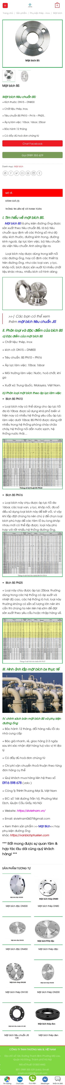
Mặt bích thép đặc (48, 948)
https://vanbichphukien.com (29, 835)
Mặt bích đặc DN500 (17, 905)
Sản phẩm (21, 12)
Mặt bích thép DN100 (17, 992)
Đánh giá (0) (12, 200)
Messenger (45, 1083)
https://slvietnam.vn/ (31, 810)
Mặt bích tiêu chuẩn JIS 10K (16, 1036)
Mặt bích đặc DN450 (17, 948)
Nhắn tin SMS (58, 1083)
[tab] (32, 193)
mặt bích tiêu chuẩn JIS (37, 321)
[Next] (57, 43)
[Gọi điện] (32, 1078)
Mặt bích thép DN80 (48, 905)
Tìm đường (7, 1083)
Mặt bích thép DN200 (48, 992)
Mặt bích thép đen (48, 1035)
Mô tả (9, 192)
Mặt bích (57, 12)
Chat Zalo (20, 1083)
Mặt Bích (44, 826)
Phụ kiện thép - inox (40, 12)
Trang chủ (8, 12)
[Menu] (5, 5)
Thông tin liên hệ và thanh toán (23, 208)
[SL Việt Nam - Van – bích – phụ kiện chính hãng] (30, 5)
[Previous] (7, 43)
